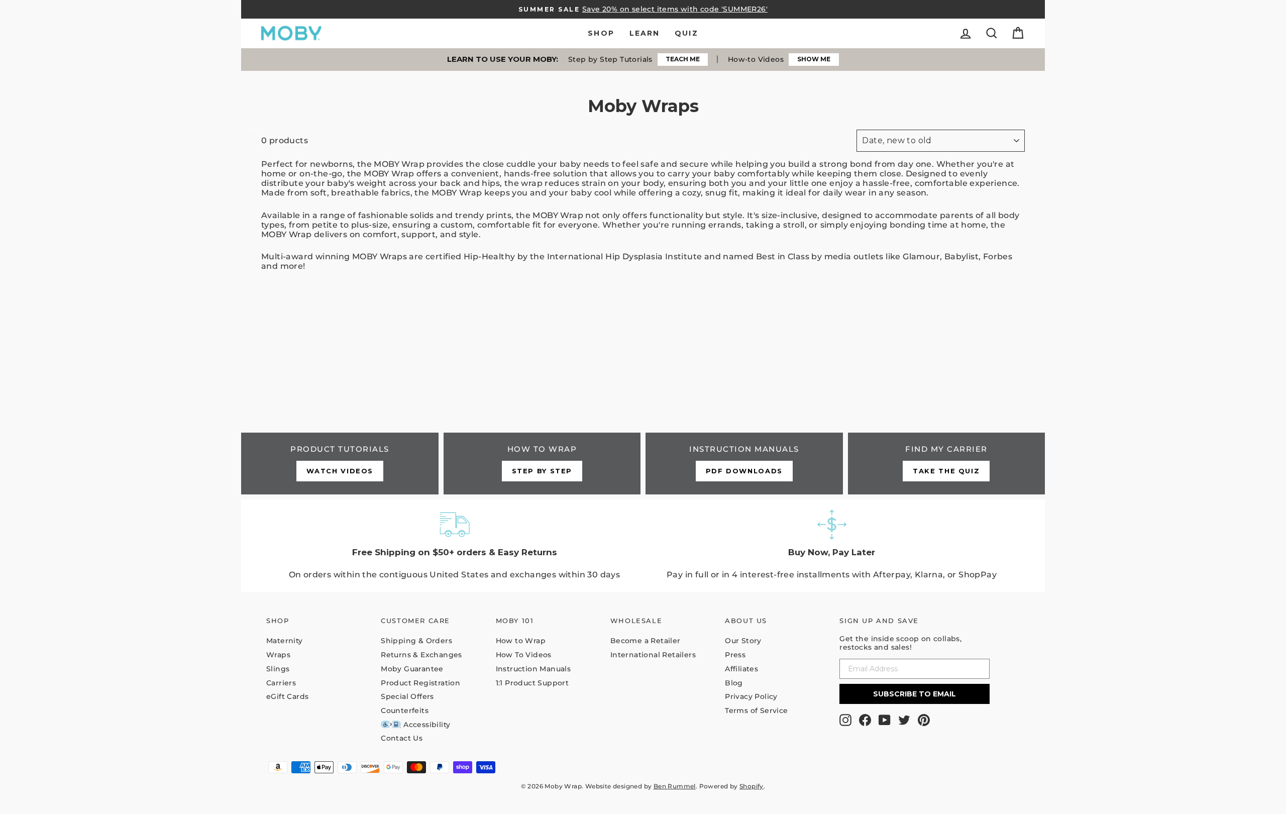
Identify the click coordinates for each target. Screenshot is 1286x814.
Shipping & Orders (416, 641)
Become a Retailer (645, 641)
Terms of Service (756, 710)
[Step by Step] (542, 463)
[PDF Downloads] (744, 463)
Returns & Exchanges (421, 655)
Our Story (743, 641)
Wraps (278, 655)
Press (735, 655)
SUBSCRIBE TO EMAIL (914, 693)
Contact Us (401, 738)
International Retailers (653, 655)
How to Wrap (521, 641)
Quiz (686, 33)
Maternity (284, 641)
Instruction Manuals (533, 669)
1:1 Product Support (532, 683)
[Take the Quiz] (946, 463)
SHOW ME (813, 59)
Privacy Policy (751, 696)
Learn (644, 33)
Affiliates (741, 669)
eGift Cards (287, 696)
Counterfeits (404, 710)
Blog (734, 683)
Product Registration (420, 683)
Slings (277, 669)
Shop (601, 33)
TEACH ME (683, 59)
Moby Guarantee (412, 669)
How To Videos (524, 655)
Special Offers (407, 696)
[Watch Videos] (340, 463)
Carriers (281, 683)
